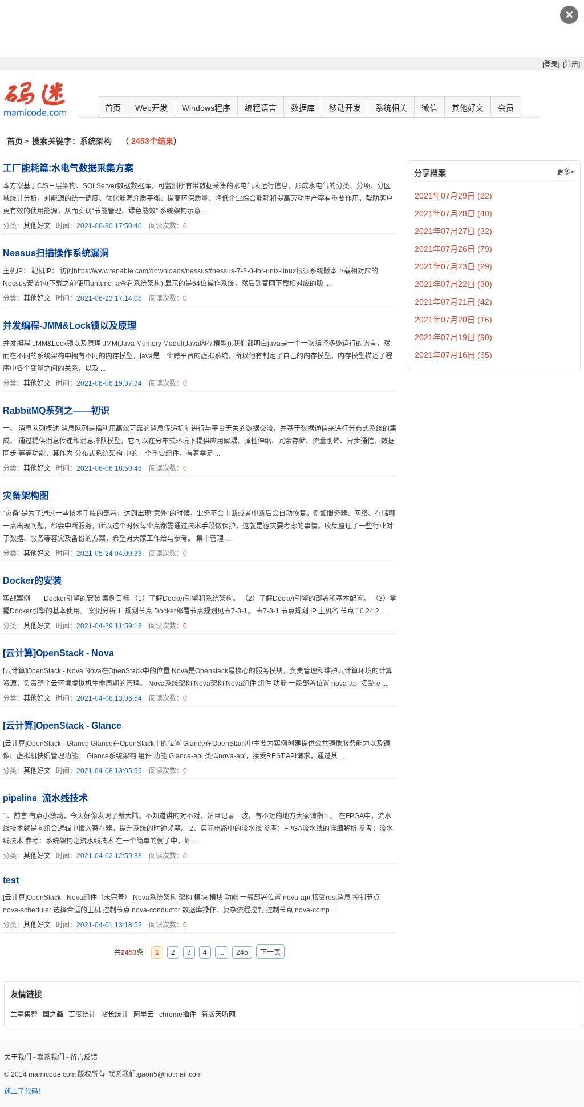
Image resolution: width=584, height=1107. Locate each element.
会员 (506, 107)
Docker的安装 (32, 580)
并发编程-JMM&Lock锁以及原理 (69, 325)
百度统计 (82, 1015)
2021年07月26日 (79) (453, 248)
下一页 (270, 952)
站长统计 (114, 1015)
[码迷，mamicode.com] (35, 114)
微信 (429, 107)
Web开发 (151, 107)
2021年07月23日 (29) (453, 266)
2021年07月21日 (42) (453, 301)
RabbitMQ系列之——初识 (56, 410)
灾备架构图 (25, 495)
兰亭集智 (24, 1015)
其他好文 (468, 107)
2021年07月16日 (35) (453, 354)
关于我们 (17, 1057)
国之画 (53, 1015)
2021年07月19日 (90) (453, 337)
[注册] (571, 64)
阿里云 (143, 1015)
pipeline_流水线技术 (45, 798)
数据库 (303, 107)
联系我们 (50, 1057)
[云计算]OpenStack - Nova (58, 653)
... (221, 952)
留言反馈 (84, 1057)
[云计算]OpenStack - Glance (62, 725)
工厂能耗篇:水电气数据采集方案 (68, 168)
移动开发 (345, 107)
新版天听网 (218, 1015)
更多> (565, 172)
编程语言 (261, 107)
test (11, 880)
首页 (113, 107)
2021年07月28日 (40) (453, 213)
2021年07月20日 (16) (453, 319)
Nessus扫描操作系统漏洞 (56, 253)
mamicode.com (52, 1074)
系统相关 (391, 107)
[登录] (550, 64)
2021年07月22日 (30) (453, 284)
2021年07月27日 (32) (453, 231)
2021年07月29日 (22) (453, 195)
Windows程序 (206, 107)
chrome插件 (177, 1015)
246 (242, 952)
